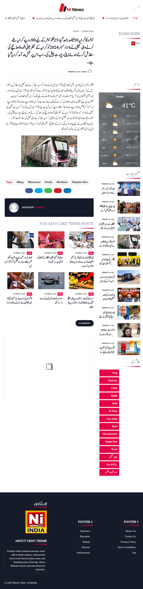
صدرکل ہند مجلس (111, 472)
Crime (114, 388)
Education (85, 536)
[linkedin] (67, 190)
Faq (134, 552)
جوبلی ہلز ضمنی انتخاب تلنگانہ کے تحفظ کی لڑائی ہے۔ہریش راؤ (50, 260)
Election (86, 547)
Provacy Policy (128, 541)
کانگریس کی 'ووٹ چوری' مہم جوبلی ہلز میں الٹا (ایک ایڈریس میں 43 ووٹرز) (19, 301)
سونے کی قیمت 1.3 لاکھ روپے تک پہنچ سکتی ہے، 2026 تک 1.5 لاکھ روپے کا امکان (81, 303)
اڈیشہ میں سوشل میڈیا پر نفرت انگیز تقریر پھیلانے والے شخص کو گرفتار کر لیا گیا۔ (18, 262)
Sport (114, 426)
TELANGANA (109, 434)
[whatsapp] (48, 190)
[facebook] (5, 7)
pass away (112, 419)
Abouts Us (130, 531)
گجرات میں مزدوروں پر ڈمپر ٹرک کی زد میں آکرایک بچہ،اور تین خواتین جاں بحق (107, 279)
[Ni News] (71, 12)
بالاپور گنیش (113, 457)
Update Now (88, 31)
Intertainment (83, 552)
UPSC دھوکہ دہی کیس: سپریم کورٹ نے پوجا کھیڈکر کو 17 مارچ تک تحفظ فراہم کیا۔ (107, 332)
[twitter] (9, 7)
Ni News (62, 182)
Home (76, 31)
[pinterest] (58, 190)
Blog (21, 182)
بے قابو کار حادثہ (111, 464)
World (114, 449)
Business (34, 182)
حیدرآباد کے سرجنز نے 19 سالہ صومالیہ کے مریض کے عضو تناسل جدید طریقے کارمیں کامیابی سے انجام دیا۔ (107, 191)
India (49, 182)
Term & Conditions (127, 547)
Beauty (86, 541)
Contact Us (130, 536)
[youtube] (15, 7)
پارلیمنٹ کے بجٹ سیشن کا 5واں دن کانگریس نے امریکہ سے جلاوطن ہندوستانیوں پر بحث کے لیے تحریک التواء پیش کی (108, 297)
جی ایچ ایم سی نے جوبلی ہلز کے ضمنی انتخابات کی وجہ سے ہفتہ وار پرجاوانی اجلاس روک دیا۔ (53, 18)
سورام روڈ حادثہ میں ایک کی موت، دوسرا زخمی (51, 301)
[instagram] (19, 7)
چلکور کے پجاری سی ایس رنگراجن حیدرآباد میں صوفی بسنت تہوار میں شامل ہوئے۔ (107, 261)
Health (114, 396)
